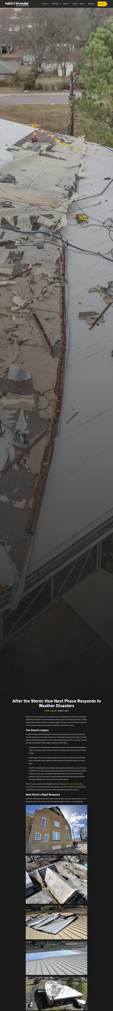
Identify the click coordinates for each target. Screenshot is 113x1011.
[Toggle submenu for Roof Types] (60, 4)
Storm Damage (50, 711)
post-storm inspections (72, 784)
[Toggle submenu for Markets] (69, 4)
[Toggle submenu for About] (85, 4)
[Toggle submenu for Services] (49, 4)
